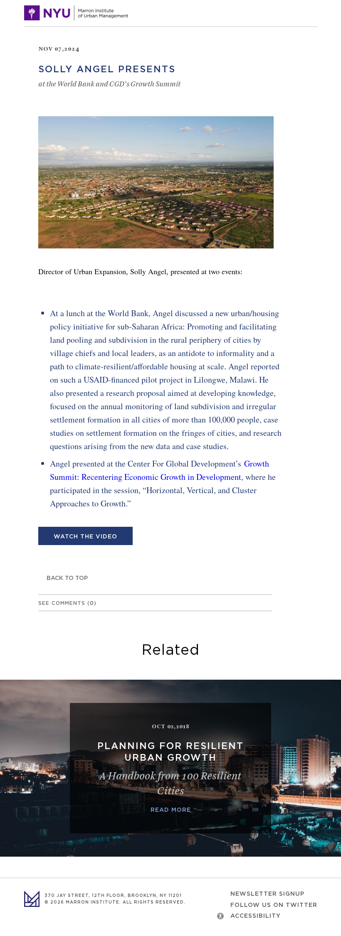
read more (171, 810)
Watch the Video (85, 537)
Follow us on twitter (273, 905)
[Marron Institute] (76, 13)
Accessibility (255, 916)
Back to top (67, 578)
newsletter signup (267, 894)
